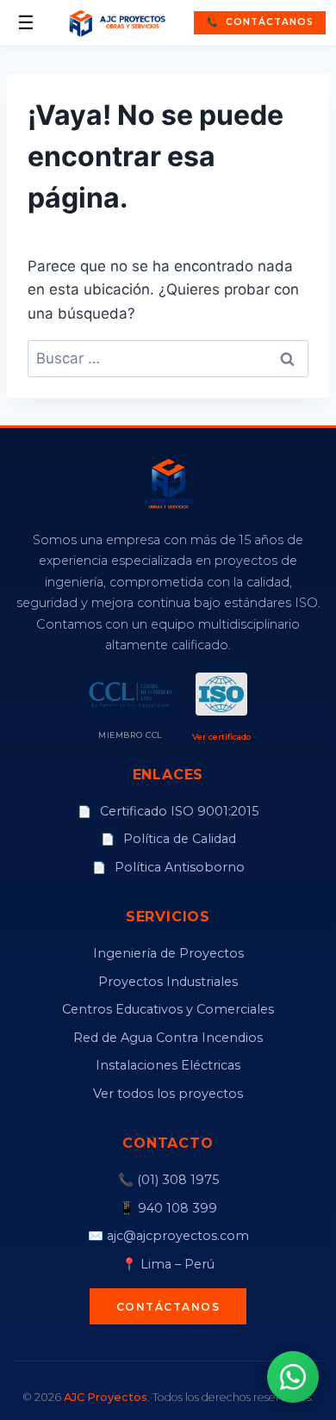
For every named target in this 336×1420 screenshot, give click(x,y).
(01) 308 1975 (178, 1179)
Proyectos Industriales (168, 981)
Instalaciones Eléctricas (168, 1065)
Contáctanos (260, 22)
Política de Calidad (168, 838)
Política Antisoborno (168, 867)
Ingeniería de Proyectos (168, 953)
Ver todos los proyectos (168, 1093)
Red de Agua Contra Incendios (168, 1037)
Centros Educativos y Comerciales (168, 1009)
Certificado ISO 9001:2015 (168, 811)
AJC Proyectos (105, 1397)
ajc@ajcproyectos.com (178, 1235)
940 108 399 (177, 1208)
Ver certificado (221, 736)
